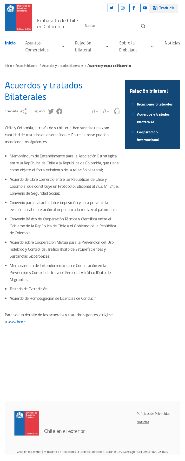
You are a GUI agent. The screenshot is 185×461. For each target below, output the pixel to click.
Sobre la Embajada (128, 46)
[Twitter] (111, 8)
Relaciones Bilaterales (155, 104)
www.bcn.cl (17, 322)
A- (106, 111)
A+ (95, 111)
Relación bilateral (83, 46)
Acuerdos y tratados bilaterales (62, 65)
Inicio (10, 43)
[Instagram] (122, 8)
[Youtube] (144, 8)
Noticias (172, 43)
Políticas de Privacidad (154, 413)
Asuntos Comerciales (37, 46)
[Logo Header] (18, 17)
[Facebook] (133, 8)
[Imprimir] (117, 111)
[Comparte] (23, 111)
